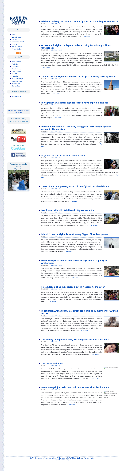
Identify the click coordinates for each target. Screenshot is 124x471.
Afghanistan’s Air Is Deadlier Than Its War (63, 155)
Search (14, 44)
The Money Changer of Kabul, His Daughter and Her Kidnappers (75, 339)
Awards (15, 76)
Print (55, 23)
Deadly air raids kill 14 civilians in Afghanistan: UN (67, 210)
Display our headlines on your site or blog (18, 111)
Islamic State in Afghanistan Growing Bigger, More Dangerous (74, 234)
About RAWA (16, 62)
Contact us (16, 86)
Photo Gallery (17, 49)
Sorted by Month (18, 42)
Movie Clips (16, 83)
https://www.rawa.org (62, 460)
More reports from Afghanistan (54, 458)
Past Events (16, 71)
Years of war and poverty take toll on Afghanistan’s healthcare (75, 186)
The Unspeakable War (52, 363)
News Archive (17, 47)
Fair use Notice (89, 458)
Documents (16, 66)
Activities (15, 64)
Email (60, 23)
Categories (16, 39)
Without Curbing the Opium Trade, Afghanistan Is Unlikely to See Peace (79, 21)
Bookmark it (16, 96)
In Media (15, 74)
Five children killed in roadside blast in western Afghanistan (73, 286)
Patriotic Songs (17, 78)
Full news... (88, 36)
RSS (52, 23)
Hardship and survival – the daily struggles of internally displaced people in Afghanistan (76, 128)
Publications (16, 69)
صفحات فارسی (17, 81)
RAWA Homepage (36, 458)
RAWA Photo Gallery (74, 458)
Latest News (16, 37)
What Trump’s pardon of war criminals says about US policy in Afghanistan (74, 261)
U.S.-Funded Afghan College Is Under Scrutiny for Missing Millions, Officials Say (76, 46)
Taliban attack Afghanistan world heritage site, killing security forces (78, 76)
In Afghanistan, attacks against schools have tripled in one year (75, 102)
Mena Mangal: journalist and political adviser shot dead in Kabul (75, 387)
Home (14, 34)
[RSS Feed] (18, 53)
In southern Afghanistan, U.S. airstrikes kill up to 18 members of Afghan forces (79, 312)
